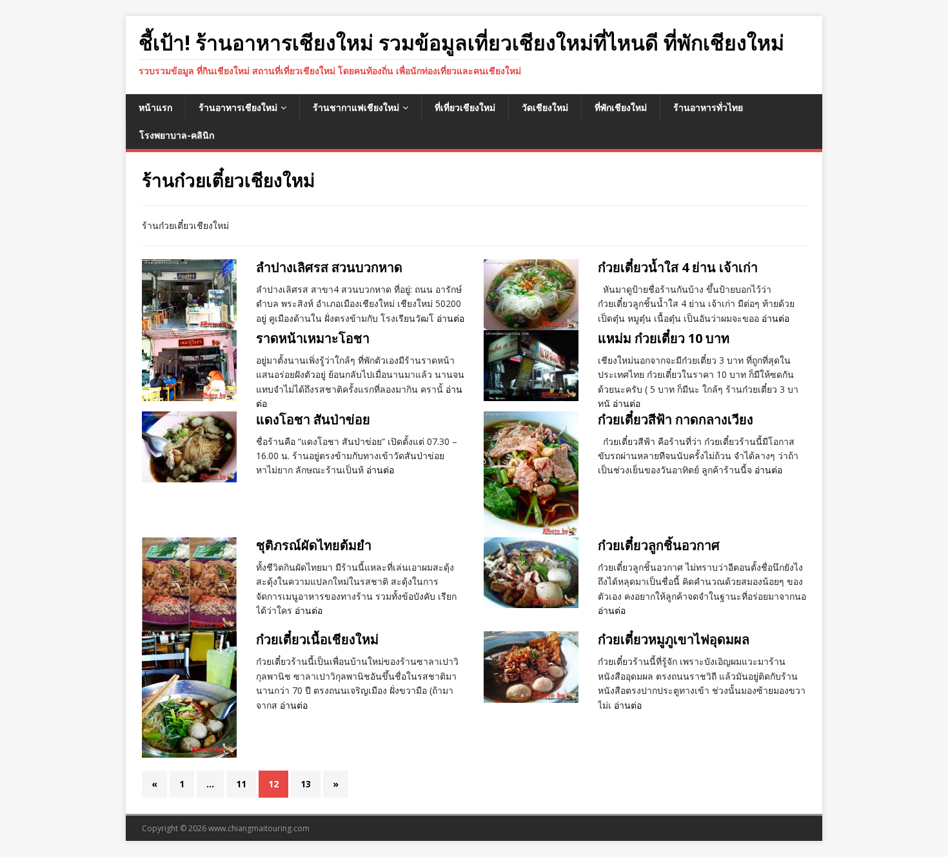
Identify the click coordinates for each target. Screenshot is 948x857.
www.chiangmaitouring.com (259, 828)
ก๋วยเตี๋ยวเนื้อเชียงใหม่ (317, 639)
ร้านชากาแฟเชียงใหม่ (356, 107)
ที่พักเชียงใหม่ (621, 107)
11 (241, 784)
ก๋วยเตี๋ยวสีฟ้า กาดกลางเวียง (675, 419)
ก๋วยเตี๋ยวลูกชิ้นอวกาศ (659, 545)
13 (306, 784)
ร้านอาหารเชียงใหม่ (238, 107)
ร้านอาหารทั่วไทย (708, 107)
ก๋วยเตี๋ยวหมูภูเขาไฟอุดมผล (673, 639)
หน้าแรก (155, 107)
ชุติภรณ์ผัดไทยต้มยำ (313, 545)
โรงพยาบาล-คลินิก (176, 135)
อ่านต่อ (450, 318)
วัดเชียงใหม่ (545, 107)
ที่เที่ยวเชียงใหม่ (465, 107)
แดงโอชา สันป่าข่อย (313, 419)
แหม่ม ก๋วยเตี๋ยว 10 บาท (663, 338)
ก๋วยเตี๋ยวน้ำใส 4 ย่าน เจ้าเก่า (678, 267)
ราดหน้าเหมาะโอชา (313, 338)
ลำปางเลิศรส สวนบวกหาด (329, 267)
